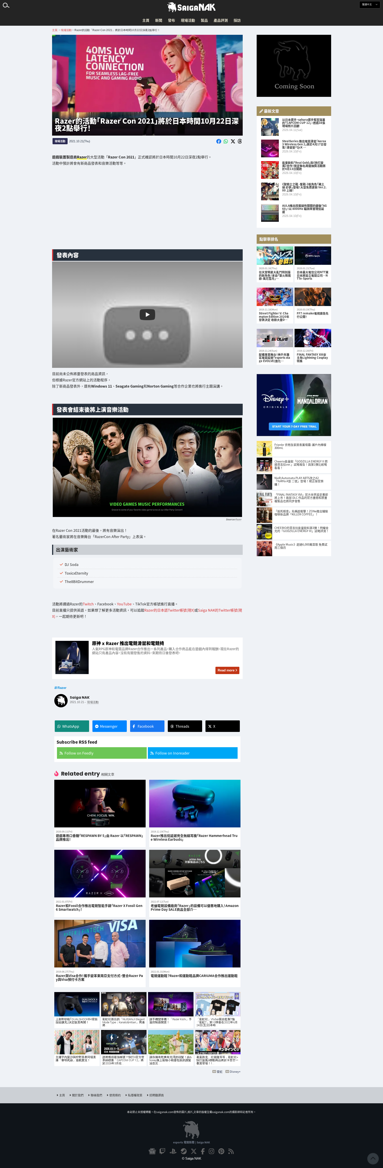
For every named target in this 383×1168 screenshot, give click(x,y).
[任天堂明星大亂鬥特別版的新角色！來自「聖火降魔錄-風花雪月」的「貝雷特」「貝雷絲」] (275, 255)
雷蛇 (220, 1071)
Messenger (108, 726)
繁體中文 (367, 4)
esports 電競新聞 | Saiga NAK (191, 1142)
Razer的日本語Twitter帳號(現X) (169, 610)
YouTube (124, 603)
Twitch (88, 603)
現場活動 (188, 20)
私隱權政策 (135, 1095)
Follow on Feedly (78, 753)
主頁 (145, 20)
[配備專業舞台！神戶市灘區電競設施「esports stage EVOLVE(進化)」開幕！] (275, 338)
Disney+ (235, 1071)
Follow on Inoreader (172, 753)
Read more (226, 670)
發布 (171, 20)
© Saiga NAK (191, 1158)
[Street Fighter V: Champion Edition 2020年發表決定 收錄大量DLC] (275, 297)
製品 (204, 20)
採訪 (237, 20)
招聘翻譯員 (156, 1095)
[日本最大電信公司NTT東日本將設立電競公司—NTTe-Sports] (313, 255)
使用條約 (115, 1095)
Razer (238, 519)
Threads (182, 726)
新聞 (158, 20)
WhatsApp (70, 726)
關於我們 (78, 1095)
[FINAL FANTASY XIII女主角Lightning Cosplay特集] (313, 338)
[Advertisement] (147, 211)
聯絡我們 (96, 1095)
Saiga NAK (191, 7)
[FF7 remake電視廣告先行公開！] (313, 297)
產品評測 (221, 20)
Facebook (146, 726)
